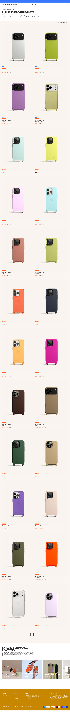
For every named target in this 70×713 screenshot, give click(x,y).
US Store (16, 706)
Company (15, 4)
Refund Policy (10, 702)
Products (9, 4)
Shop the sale (38, 1)
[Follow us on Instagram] (28, 699)
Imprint (20, 702)
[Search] (62, 4)
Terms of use (4, 702)
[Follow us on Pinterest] (30, 699)
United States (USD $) (6, 706)
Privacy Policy (16, 702)
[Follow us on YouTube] (33, 699)
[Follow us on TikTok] (35, 699)
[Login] (64, 4)
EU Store (21, 706)
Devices (4, 4)
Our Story (4, 695)
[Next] (38, 634)
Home (3, 9)
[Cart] (67, 4)
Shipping (16, 698)
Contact (16, 695)
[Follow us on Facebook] (26, 699)
